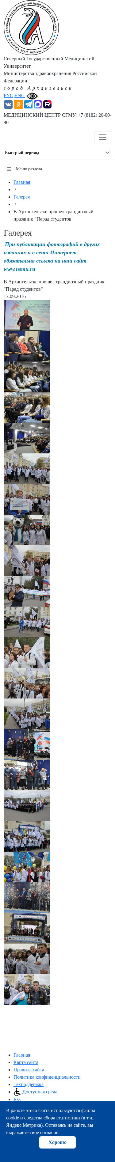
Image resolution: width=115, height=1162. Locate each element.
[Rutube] (47, 103)
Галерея (21, 196)
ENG (19, 95)
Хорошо (57, 1142)
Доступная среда (39, 1091)
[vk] (8, 103)
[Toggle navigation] (102, 137)
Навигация (22, 137)
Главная (21, 182)
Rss (17, 1099)
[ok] (18, 103)
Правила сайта (28, 1069)
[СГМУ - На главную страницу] (31, 27)
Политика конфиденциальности (47, 1077)
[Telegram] (28, 103)
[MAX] (38, 103)
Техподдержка (28, 1084)
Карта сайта (25, 1062)
